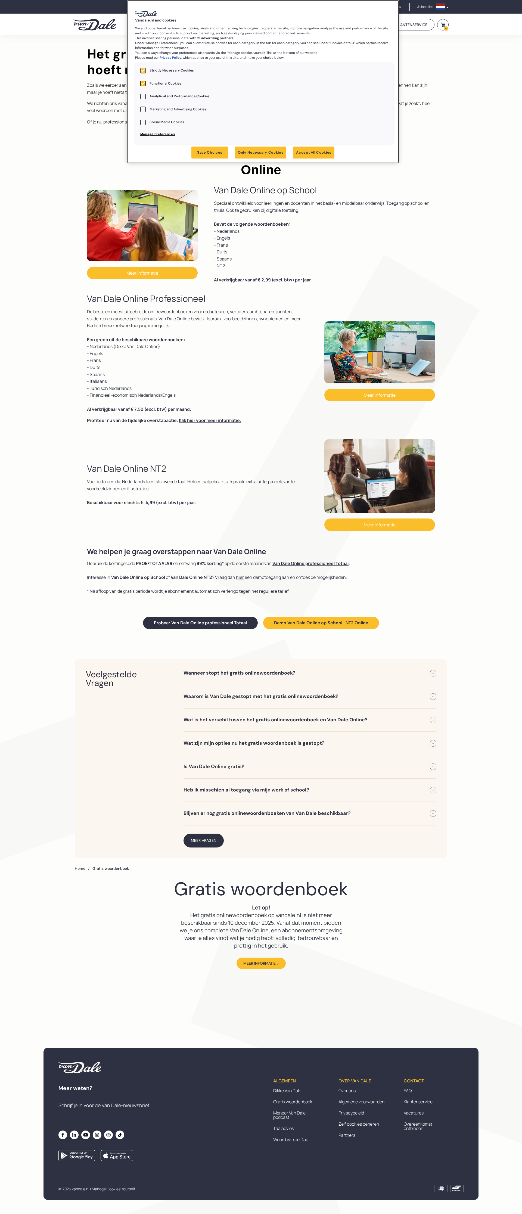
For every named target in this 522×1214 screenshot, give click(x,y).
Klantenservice (418, 1102)
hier (240, 577)
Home (82, 868)
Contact (414, 1081)
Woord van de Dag (290, 1139)
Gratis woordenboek (292, 1102)
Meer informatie (142, 273)
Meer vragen (203, 840)
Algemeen (284, 1081)
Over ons (347, 1091)
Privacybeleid (351, 1113)
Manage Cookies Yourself (113, 1188)
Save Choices (209, 152)
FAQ (408, 1091)
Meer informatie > (261, 963)
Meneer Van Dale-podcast (290, 1115)
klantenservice (411, 24)
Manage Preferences (157, 134)
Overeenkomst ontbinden (418, 1126)
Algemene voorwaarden (361, 1102)
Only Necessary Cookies (260, 152)
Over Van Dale (354, 1081)
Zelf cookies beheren (358, 1124)
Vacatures (414, 1113)
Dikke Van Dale (287, 1091)
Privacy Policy (170, 57)
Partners (346, 1135)
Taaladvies (283, 1128)
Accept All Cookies (313, 152)
